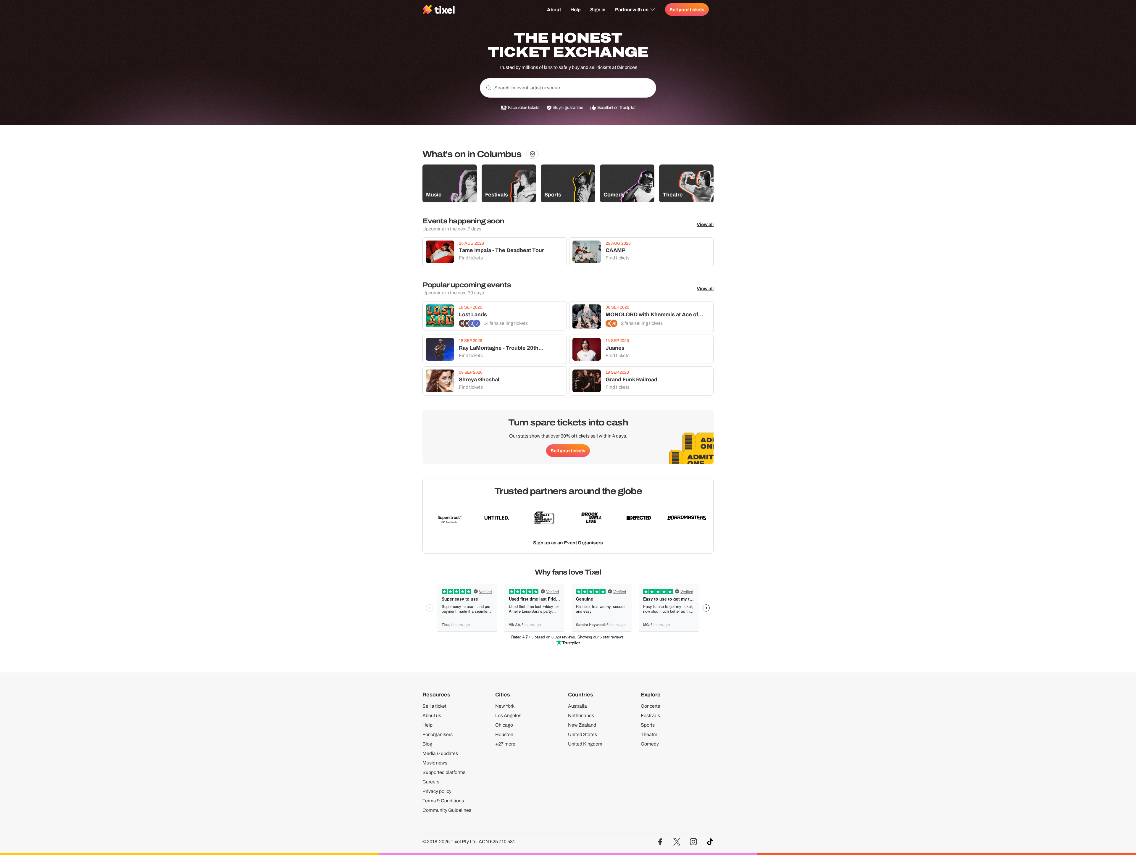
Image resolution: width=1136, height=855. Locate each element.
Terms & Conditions (443, 800)
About (554, 9)
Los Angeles (508, 715)
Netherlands (581, 715)
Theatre (649, 734)
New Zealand (582, 725)
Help (575, 9)
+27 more (505, 744)
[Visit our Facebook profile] (660, 842)
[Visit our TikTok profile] (710, 842)
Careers (430, 781)
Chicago (504, 725)
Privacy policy (436, 791)
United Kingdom (585, 744)
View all (705, 224)
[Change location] (532, 154)
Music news (434, 762)
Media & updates (440, 753)
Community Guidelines (446, 810)
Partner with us (631, 9)
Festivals (650, 715)
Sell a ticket (434, 706)
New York (504, 706)
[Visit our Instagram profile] (693, 842)
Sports (648, 725)
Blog (427, 744)
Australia (577, 706)
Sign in (598, 9)
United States (582, 734)
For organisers (437, 734)
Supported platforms (443, 772)
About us (431, 715)
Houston (504, 734)
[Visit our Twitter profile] (676, 842)
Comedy (650, 744)
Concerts (650, 706)
